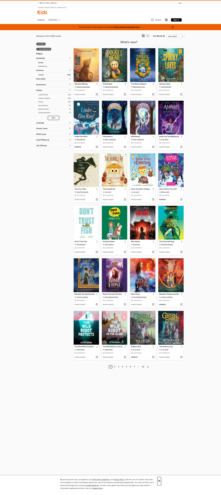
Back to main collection (48, 3)
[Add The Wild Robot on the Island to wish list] (125, 357)
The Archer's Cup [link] (166, 347)
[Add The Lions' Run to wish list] (96, 199)
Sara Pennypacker (82, 192)
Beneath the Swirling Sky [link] (84, 294)
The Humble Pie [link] (109, 189)
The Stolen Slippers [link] (138, 84)
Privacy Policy (118, 479)
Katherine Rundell (167, 244)
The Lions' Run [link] (80, 189)
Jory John (108, 192)
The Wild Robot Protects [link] (84, 347)
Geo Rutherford (166, 87)
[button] (156, 20)
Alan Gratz (136, 244)
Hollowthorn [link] (108, 137)
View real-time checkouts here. (127, 27)
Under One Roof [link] (81, 137)
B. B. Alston (165, 139)
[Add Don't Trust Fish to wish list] (96, 252)
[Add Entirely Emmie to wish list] (125, 252)
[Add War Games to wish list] (153, 252)
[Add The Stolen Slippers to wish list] (153, 94)
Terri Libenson (109, 244)
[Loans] (166, 20)
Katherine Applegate (83, 87)
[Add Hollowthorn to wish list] (125, 147)
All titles (40, 63)
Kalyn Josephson (110, 139)
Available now (42, 66)
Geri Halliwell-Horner (111, 297)
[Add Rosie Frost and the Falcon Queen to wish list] (125, 304)
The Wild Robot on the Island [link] (113, 347)
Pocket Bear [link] (107, 84)
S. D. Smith (136, 350)
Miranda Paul (81, 139)
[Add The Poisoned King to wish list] (181, 252)
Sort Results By (159, 36)
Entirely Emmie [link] (109, 242)
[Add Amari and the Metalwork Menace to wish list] (181, 147)
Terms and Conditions (100, 479)
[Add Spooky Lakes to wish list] (181, 94)
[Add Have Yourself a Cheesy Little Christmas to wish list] (153, 199)
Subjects (41, 20)
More (53, 118)
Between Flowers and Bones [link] (169, 294)
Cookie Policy (97, 488)
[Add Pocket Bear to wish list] (125, 94)
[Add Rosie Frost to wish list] (153, 304)
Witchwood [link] (135, 137)
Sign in (176, 20)
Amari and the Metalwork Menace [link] (169, 137)
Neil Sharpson (81, 244)
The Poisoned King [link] (166, 242)
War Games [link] (135, 242)
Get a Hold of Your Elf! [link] (168, 189)
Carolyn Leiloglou (82, 297)
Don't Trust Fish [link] (81, 242)
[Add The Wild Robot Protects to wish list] (96, 357)
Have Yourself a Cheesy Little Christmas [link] (141, 189)
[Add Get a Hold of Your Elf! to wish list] (181, 199)
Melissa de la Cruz (139, 87)
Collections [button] (53, 20)
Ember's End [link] (136, 347)
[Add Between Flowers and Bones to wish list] (181, 304)
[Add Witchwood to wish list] (153, 147)
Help (179, 3)
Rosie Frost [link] (135, 294)
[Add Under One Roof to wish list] (96, 147)
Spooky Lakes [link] (164, 84)
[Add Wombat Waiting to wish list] (96, 94)
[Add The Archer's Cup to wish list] (181, 357)
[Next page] (148, 366)
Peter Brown (81, 350)
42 (143, 366)
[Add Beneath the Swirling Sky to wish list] (96, 304)
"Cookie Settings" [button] (92, 485)
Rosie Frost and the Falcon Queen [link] (113, 294)
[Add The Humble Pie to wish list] (125, 199)
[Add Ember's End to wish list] (153, 357)
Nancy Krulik (165, 192)
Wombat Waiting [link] (81, 84)
